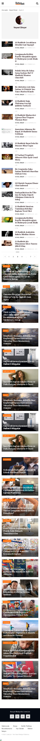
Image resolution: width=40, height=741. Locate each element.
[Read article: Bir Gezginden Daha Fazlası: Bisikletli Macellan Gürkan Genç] (7, 171)
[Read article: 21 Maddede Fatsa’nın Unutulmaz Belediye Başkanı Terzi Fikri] (7, 208)
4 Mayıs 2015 (30, 214)
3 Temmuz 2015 (30, 64)
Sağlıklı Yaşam (9, 371)
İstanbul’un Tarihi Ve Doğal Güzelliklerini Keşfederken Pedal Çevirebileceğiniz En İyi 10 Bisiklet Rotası (19, 275)
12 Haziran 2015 (31, 163)
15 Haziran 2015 (31, 148)
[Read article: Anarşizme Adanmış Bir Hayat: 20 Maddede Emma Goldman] (7, 131)
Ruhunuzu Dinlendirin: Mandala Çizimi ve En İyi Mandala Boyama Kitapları (19, 551)
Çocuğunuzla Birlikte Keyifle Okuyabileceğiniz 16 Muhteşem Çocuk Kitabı (26, 220)
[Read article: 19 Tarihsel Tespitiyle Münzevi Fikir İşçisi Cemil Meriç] (7, 157)
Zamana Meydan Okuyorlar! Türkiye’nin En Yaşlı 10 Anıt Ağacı (17, 297)
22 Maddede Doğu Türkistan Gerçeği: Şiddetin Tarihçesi (23, 103)
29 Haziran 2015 (31, 123)
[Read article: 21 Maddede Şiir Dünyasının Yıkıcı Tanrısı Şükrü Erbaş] (7, 243)
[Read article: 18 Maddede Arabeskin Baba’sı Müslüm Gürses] (7, 234)
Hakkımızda (5, 726)
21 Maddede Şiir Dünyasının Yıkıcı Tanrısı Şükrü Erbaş (26, 243)
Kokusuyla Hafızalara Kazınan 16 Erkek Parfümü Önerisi (19, 471)
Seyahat (6, 266)
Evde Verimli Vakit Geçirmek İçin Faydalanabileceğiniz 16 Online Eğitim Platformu (20, 490)
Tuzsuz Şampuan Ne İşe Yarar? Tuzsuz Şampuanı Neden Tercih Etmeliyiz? (18, 510)
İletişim (4, 731)
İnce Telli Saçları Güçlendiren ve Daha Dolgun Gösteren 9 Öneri (19, 383)
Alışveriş (7, 307)
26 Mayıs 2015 (30, 188)
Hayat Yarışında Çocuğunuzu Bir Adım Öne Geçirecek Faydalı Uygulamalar (19, 653)
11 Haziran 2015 (31, 176)
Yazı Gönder (20, 728)
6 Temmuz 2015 (30, 48)
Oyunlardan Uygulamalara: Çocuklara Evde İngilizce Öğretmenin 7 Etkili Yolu (16, 612)
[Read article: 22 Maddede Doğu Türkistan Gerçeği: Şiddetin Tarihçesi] (7, 102)
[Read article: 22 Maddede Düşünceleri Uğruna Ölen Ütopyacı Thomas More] (7, 117)
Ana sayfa (5, 10)
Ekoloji (6, 286)
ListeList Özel (8, 480)
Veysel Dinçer (13, 10)
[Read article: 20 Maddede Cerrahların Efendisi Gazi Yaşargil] (7, 44)
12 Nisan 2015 (30, 237)
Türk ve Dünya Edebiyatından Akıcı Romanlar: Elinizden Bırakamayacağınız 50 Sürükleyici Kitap (18, 316)
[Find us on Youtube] (28, 716)
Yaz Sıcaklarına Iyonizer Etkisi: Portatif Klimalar (18, 362)
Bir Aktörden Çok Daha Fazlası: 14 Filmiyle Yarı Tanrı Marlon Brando (25, 89)
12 (17, 228)
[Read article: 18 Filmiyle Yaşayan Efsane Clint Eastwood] (7, 185)
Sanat (5, 331)
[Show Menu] (3, 3)
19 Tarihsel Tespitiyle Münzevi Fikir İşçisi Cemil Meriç (26, 157)
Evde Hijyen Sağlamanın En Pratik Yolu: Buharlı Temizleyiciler (17, 531)
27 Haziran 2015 (31, 137)
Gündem (6, 602)
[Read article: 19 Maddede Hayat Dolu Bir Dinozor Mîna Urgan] (7, 145)
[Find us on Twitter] (17, 716)
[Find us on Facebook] (12, 716)
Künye (15, 726)
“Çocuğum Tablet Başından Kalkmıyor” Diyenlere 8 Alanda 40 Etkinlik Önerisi (19, 633)
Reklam (30, 728)
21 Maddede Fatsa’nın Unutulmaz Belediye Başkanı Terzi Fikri (24, 208)
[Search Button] (37, 3)
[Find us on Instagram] (23, 716)
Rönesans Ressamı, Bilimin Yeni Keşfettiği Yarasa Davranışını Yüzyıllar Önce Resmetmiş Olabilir (19, 340)
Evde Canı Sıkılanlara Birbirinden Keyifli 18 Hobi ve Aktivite (18, 572)
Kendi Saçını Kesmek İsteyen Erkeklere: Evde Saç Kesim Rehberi (17, 592)
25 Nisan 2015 (30, 225)
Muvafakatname (7, 728)
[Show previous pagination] (5, 256)
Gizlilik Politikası (26, 726)
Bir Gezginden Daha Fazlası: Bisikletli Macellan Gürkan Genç (26, 171)
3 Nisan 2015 (30, 249)
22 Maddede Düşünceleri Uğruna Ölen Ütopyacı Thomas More (25, 117)
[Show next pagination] (35, 256)
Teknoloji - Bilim (9, 643)
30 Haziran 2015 (31, 108)
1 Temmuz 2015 (30, 80)
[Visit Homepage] (20, 3)
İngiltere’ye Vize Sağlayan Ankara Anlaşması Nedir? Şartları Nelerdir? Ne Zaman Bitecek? (19, 673)
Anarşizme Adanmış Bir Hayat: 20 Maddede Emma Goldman (26, 131)
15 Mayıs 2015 (30, 202)
